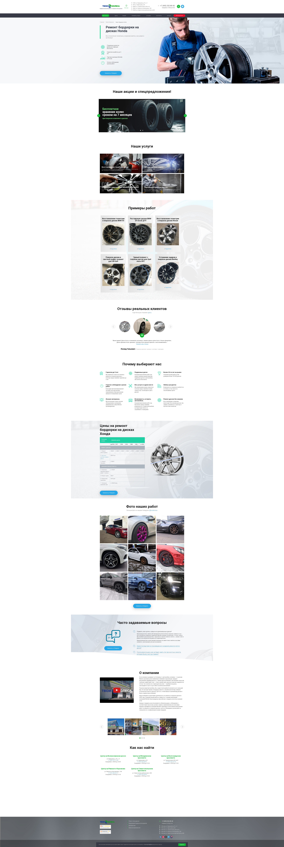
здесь (150, 312)
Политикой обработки (148, 844)
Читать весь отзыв (142, 344)
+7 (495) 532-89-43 (167, 821)
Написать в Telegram (111, 73)
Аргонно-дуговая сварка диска (104, 457)
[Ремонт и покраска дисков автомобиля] (111, 6)
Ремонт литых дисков (134, 821)
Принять (182, 844)
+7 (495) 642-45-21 (113, 773)
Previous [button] (98, 115)
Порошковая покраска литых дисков (138, 823)
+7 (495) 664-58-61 (142, 761)
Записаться (179, 15)
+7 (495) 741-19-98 (113, 760)
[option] (142, 41)
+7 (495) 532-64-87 (142, 774)
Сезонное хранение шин (134, 827)
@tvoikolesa (153, 510)
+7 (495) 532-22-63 (171, 761)
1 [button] (141, 131)
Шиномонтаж (132, 825)
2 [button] (143, 131)
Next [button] (185, 115)
